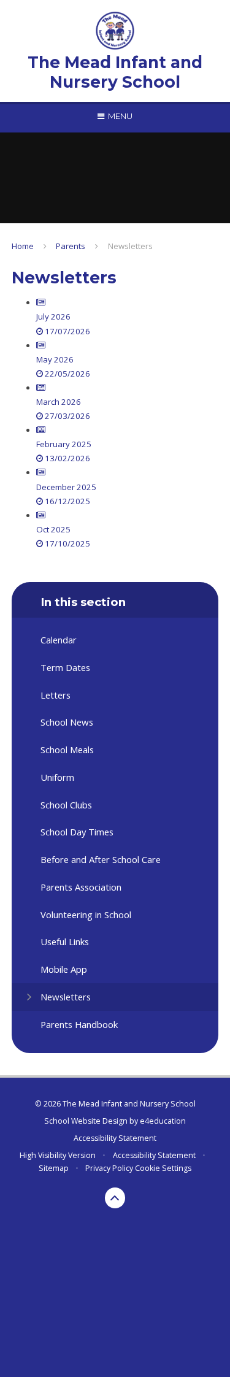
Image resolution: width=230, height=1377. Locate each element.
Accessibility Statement (115, 1138)
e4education (163, 1121)
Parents (70, 245)
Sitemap (54, 1168)
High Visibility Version (58, 1155)
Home (23, 245)
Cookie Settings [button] (163, 1168)
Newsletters (130, 245)
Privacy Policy (109, 1168)
